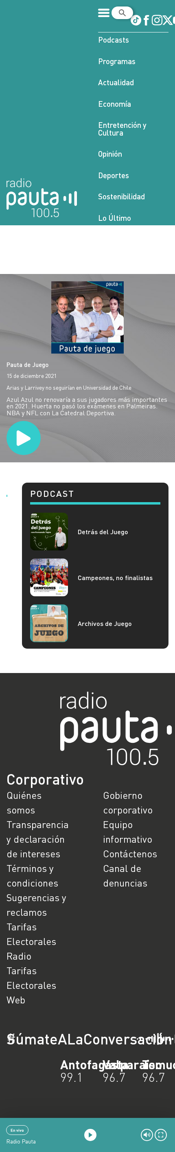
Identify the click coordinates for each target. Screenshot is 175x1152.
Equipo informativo (127, 831)
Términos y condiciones (32, 875)
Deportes (113, 175)
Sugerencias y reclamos (36, 904)
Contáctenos (130, 853)
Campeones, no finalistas (115, 577)
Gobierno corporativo (128, 802)
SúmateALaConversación (65, 1038)
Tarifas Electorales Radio (31, 941)
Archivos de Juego (105, 623)
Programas (117, 61)
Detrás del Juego (103, 531)
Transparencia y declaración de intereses (38, 838)
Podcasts (113, 39)
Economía (114, 103)
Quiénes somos (24, 802)
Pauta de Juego (27, 364)
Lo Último (114, 217)
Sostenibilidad (121, 196)
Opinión (110, 153)
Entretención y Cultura (122, 128)
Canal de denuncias (125, 875)
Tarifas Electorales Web (31, 984)
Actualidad (116, 82)
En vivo (17, 1130)
